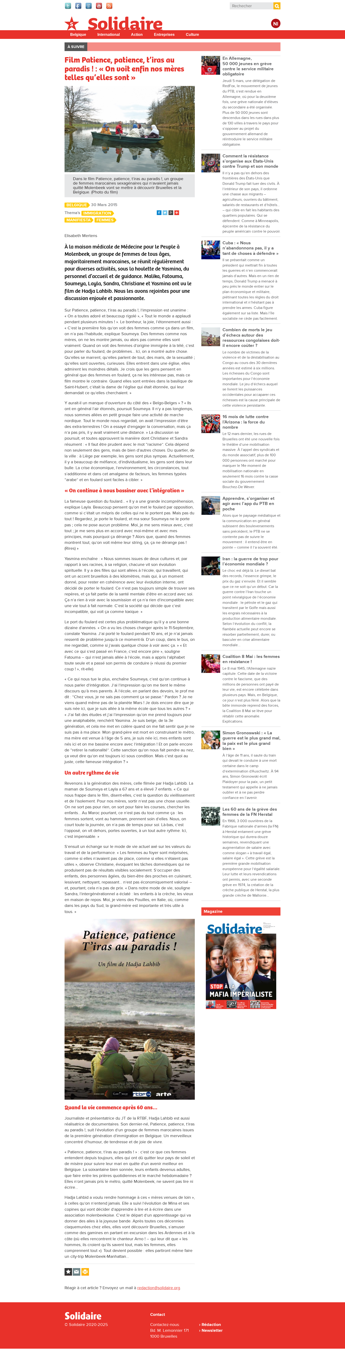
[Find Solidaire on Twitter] (68, 8)
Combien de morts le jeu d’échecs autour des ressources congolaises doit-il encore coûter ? (251, 337)
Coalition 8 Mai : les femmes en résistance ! (251, 659)
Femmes (105, 220)
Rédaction (211, 1324)
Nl (275, 24)
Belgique (78, 35)
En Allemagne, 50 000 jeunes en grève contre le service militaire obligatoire (248, 66)
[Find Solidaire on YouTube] (99, 8)
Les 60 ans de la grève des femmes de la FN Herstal (249, 812)
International (108, 35)
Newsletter (212, 1330)
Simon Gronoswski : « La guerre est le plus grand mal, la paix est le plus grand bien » (251, 740)
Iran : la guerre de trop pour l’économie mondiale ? (250, 561)
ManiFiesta (78, 220)
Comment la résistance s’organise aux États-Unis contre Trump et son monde (250, 161)
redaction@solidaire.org (158, 1287)
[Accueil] (85, 1318)
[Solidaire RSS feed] (109, 8)
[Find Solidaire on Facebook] (78, 8)
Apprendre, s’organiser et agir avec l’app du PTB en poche (248, 504)
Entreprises (164, 35)
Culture (192, 35)
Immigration (97, 213)
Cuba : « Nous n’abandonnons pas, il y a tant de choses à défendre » (250, 248)
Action (137, 35)
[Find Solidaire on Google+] (89, 8)
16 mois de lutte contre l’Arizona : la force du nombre (245, 422)
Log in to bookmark (68, 1272)
